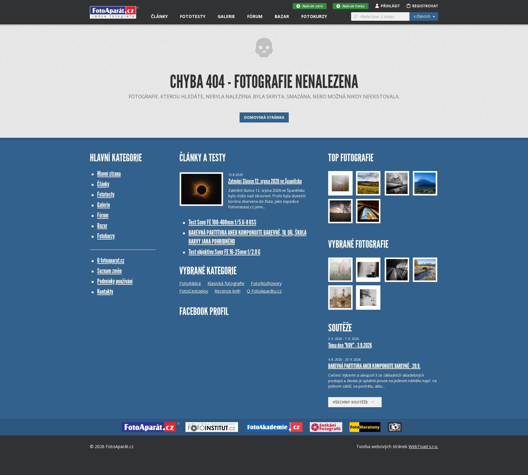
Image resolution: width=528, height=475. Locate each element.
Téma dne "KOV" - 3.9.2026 (350, 345)
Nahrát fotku (354, 6)
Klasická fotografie (225, 283)
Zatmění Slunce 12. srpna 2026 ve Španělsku (265, 181)
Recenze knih (227, 291)
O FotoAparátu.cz (264, 291)
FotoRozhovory (266, 283)
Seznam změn (109, 271)
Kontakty (105, 291)
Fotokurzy (314, 16)
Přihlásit (390, 6)
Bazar (282, 16)
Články (159, 16)
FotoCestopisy (193, 291)
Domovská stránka (264, 117)
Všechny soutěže (352, 402)
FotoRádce (190, 283)
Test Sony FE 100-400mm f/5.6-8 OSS (222, 222)
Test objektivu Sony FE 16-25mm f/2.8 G (224, 252)
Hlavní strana (109, 174)
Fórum (254, 16)
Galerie (226, 16)
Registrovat (425, 6)
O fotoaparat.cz (110, 260)
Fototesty (192, 16)
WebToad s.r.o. (423, 446)
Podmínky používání (115, 281)
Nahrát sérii (312, 6)
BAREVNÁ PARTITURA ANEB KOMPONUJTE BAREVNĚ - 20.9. (374, 366)
